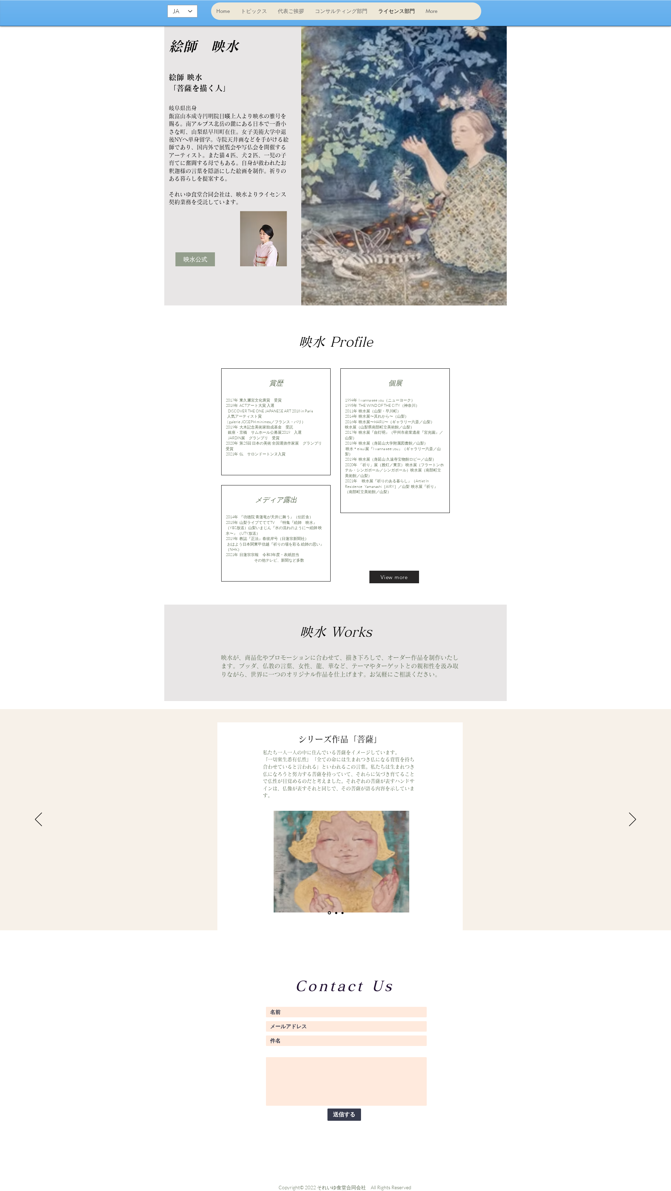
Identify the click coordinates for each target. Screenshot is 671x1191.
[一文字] (335, 913)
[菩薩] (329, 913)
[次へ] (632, 820)
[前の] (38, 820)
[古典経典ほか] (342, 913)
